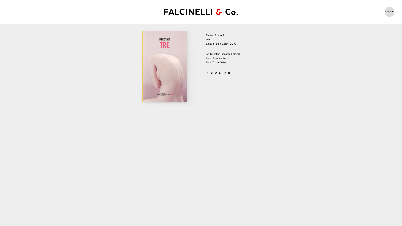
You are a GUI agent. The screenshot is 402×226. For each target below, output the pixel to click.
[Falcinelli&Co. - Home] (201, 12)
